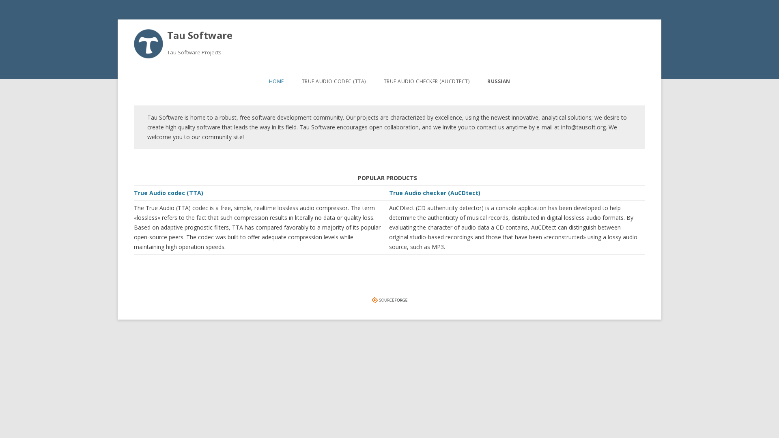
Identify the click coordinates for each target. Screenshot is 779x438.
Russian (498, 81)
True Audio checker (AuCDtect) (427, 81)
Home (276, 81)
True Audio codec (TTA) (334, 81)
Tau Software (199, 35)
